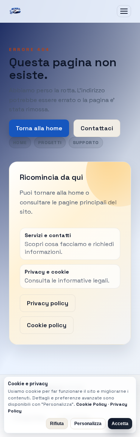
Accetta (120, 423)
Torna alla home (39, 128)
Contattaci (97, 128)
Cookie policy (46, 325)
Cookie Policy (91, 404)
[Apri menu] (124, 11)
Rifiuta (57, 423)
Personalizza (88, 423)
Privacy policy (47, 303)
